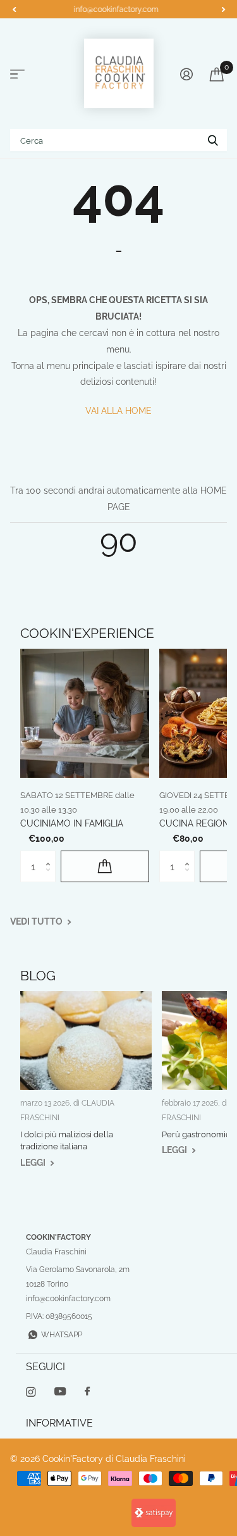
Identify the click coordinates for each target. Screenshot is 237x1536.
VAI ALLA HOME (118, 411)
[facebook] (87, 1391)
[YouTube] (60, 1392)
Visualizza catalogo (17, 74)
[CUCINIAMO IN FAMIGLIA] (84, 713)
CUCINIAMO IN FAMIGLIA (71, 823)
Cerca (213, 140)
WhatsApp (61, 1334)
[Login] (186, 74)
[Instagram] (30, 1392)
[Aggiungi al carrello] (105, 866)
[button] (14, 9)
